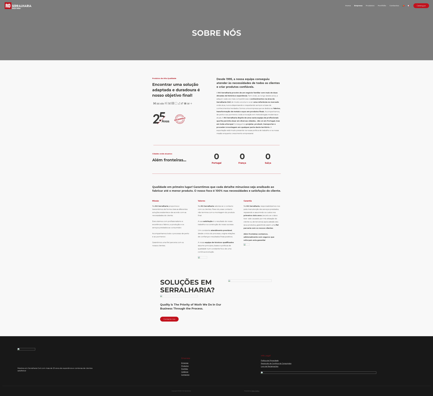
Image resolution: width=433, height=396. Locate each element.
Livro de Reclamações (269, 366)
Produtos (370, 6)
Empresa (358, 6)
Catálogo (184, 372)
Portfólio (382, 6)
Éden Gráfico (255, 391)
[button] (169, 319)
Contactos (394, 6)
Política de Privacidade (270, 361)
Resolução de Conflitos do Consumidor (276, 363)
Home (348, 6)
